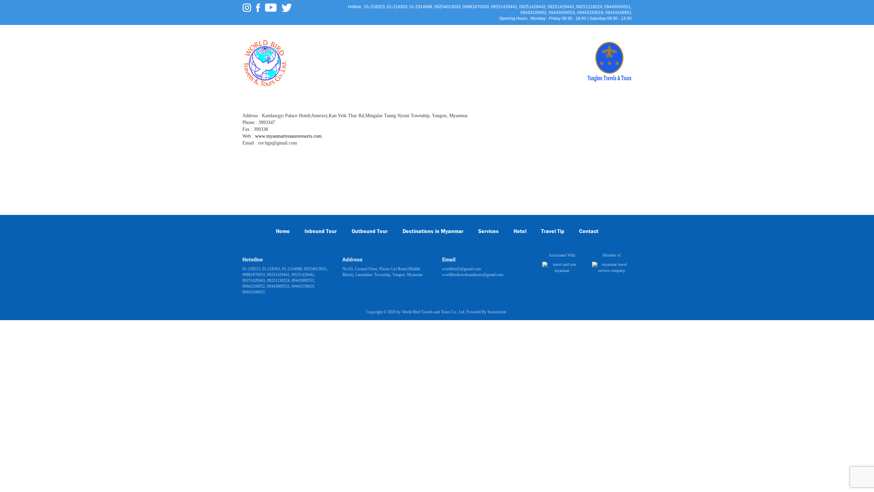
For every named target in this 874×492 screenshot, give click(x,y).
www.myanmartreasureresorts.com (288, 136)
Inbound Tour (321, 231)
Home (302, 51)
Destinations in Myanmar (433, 231)
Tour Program (334, 51)
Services (408, 51)
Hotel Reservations (473, 51)
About (543, 51)
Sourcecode (497, 312)
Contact (570, 51)
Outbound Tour (370, 231)
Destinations (374, 51)
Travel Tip (515, 51)
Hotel (435, 51)
